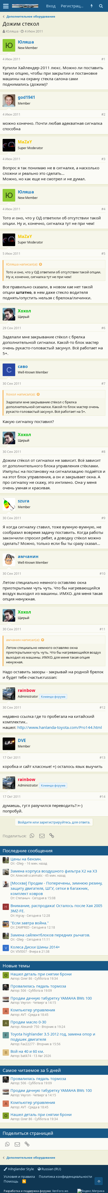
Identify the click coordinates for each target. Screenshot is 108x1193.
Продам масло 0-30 (28, 1021)
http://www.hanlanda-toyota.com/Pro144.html (59, 727)
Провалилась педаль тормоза (38, 986)
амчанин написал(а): (23, 639)
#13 (102, 757)
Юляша (12, 31)
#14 (102, 796)
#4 (103, 209)
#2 (103, 114)
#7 (103, 383)
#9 (103, 518)
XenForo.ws (60, 1191)
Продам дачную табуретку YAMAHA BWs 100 (51, 998)
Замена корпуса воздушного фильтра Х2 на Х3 (53, 871)
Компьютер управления (32, 1009)
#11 (102, 629)
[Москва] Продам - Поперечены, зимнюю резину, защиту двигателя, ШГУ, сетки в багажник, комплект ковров (56, 888)
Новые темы (16, 966)
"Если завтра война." (29, 922)
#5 (103, 253)
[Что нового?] (91, 6)
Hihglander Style (20, 1169)
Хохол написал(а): (20, 394)
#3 (103, 159)
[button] (6, 6)
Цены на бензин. (26, 858)
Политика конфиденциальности (65, 1176)
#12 (102, 707)
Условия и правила (19, 1176)
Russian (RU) (51, 1169)
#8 (103, 451)
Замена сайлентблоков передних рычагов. (50, 934)
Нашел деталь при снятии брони (41, 974)
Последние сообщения (28, 851)
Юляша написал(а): (22, 264)
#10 (102, 573)
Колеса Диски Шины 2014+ (35, 947)
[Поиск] (100, 6)
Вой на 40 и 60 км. (27, 1051)
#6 (103, 328)
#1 (103, 59)
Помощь (11, 1181)
